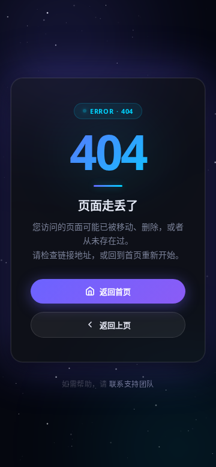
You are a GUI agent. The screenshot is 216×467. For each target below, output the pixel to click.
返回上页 (115, 324)
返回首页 (115, 291)
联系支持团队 (131, 384)
